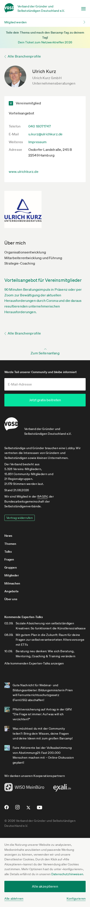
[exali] (62, 789)
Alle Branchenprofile (24, 56)
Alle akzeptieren (45, 886)
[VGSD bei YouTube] (39, 809)
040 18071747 (39, 126)
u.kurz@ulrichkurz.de (45, 134)
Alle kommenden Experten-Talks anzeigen (34, 663)
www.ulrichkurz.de (23, 171)
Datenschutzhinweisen (67, 874)
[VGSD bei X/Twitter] (28, 809)
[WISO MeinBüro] (24, 788)
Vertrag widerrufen (19, 518)
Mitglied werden (15, 22)
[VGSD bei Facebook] (6, 809)
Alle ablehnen (13, 898)
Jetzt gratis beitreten (45, 400)
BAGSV (42, 496)
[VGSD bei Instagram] (17, 809)
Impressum (37, 142)
